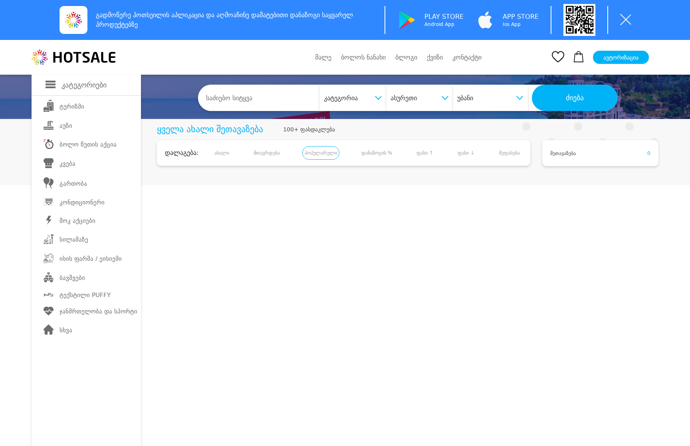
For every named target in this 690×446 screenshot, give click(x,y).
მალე (323, 57)
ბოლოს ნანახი (363, 57)
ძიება (575, 97)
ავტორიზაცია (620, 57)
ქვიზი (435, 57)
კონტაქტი (467, 57)
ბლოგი (406, 57)
